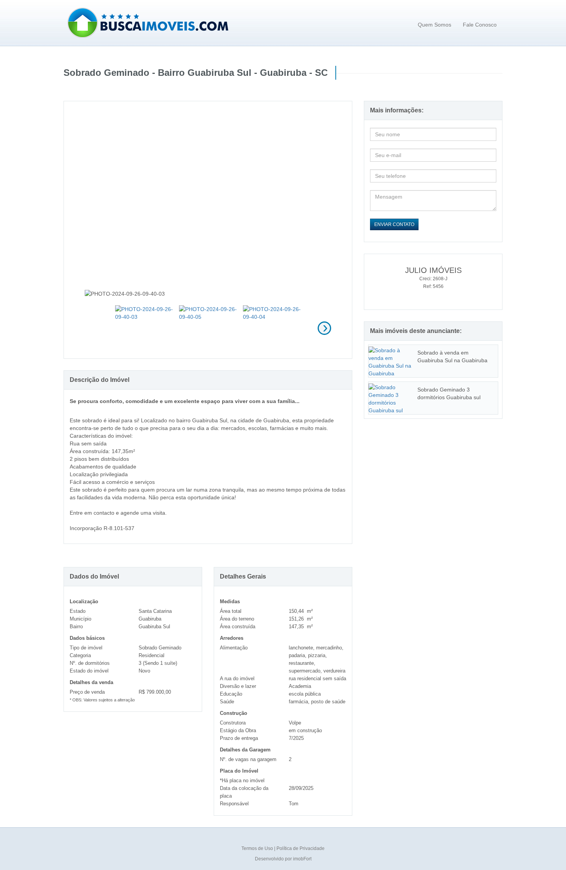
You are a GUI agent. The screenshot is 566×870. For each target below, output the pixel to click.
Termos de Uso (257, 848)
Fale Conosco (480, 25)
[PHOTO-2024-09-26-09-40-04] (272, 327)
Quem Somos (434, 25)
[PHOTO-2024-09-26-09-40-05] (208, 327)
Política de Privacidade (300, 848)
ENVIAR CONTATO (394, 224)
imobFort (302, 859)
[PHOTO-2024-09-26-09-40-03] (144, 327)
